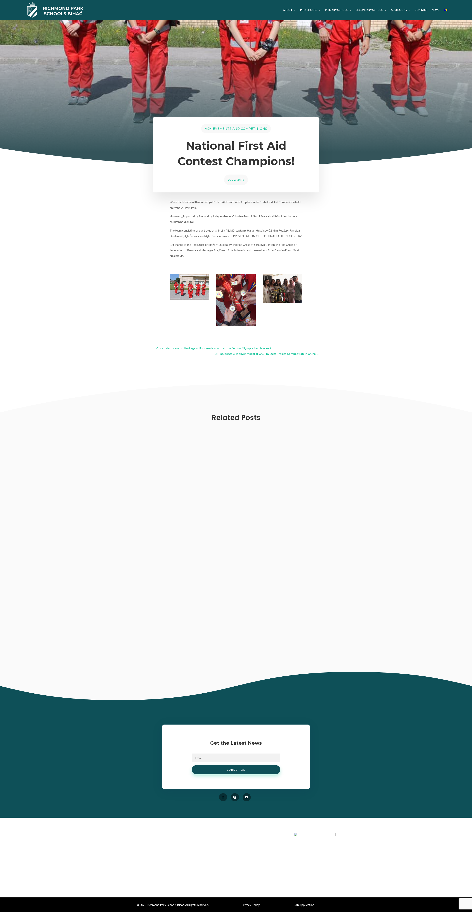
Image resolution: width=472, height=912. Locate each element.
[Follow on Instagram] (235, 797)
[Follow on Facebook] (223, 797)
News (435, 9)
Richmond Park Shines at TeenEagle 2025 (176, 563)
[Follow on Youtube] (247, 797)
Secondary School (369, 9)
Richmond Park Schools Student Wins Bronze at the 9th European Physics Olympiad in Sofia (221, 607)
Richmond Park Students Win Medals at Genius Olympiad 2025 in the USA (205, 651)
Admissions (399, 9)
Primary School (336, 9)
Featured (210, 658)
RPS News (212, 570)
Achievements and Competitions (236, 128)
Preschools (308, 9)
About (287, 9)
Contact (421, 9)
